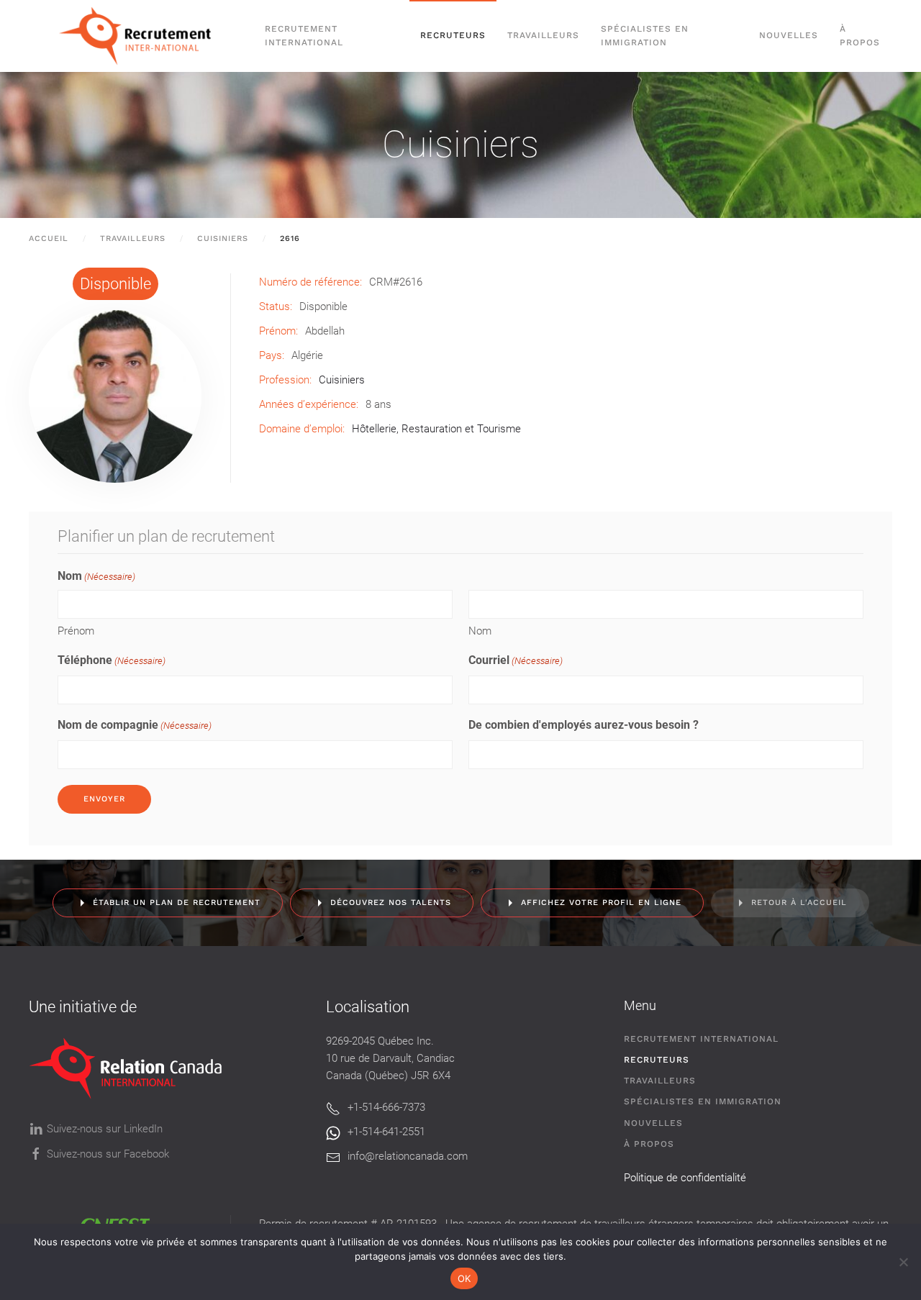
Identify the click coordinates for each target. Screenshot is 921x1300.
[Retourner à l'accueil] (141, 36)
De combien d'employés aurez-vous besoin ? (583, 725)
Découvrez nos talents (390, 902)
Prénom (76, 630)
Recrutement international (304, 35)
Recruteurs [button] (453, 35)
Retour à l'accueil (799, 902)
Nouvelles (788, 35)
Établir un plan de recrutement (176, 902)
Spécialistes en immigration (702, 1101)
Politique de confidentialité (685, 1177)
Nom (479, 630)
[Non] (903, 1262)
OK (464, 1278)
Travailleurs (543, 35)
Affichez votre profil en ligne (601, 902)
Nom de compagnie (135, 725)
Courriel (515, 660)
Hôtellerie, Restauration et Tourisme (436, 428)
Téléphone (111, 660)
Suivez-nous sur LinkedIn (105, 1128)
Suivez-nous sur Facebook (108, 1153)
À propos (860, 35)
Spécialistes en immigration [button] (645, 35)
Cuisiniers (460, 144)
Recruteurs (656, 1060)
